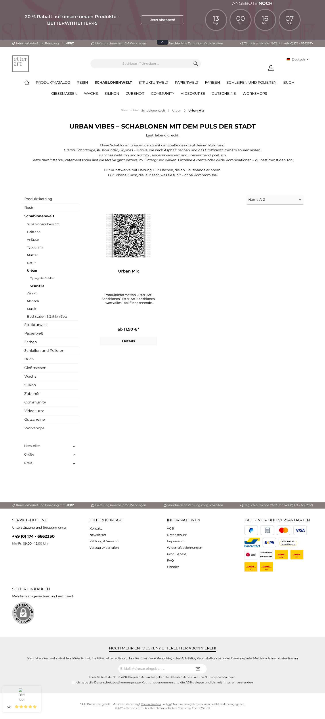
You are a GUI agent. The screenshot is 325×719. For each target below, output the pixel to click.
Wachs (30, 376)
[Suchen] (196, 63)
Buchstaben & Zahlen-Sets (47, 316)
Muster (32, 255)
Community (35, 402)
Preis (28, 463)
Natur (31, 263)
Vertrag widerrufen (104, 548)
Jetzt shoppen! (162, 20)
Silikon (30, 385)
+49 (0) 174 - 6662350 (33, 536)
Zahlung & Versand (104, 541)
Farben (30, 342)
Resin (29, 207)
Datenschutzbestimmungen (115, 682)
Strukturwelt (35, 325)
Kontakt (96, 528)
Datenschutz (177, 535)
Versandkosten (151, 704)
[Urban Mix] (128, 236)
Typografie (35, 247)
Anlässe (33, 240)
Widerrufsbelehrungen (184, 548)
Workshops (34, 428)
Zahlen (32, 293)
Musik (31, 309)
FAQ (170, 560)
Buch (29, 359)
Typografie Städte (42, 278)
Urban (32, 270)
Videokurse (34, 411)
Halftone (33, 232)
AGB (170, 528)
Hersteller (32, 446)
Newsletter (98, 535)
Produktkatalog (38, 199)
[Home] (30, 82)
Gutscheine (34, 419)
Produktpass (176, 554)
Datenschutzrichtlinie (184, 677)
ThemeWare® (201, 708)
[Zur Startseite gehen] (20, 63)
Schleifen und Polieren (44, 350)
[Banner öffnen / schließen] (162, 39)
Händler (173, 567)
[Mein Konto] (271, 68)
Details (128, 341)
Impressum (176, 541)
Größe (29, 454)
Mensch (33, 301)
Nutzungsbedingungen (220, 677)
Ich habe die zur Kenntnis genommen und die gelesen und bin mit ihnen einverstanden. (165, 682)
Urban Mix (37, 285)
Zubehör (32, 394)
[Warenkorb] (280, 66)
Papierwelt (33, 333)
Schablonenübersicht (43, 224)
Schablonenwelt (39, 216)
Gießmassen (35, 368)
